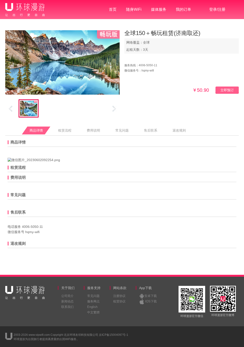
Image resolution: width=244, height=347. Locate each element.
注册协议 (119, 296)
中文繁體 (93, 312)
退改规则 (179, 130)
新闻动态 (67, 301)
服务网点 (93, 301)
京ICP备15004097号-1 (113, 335)
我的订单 (183, 9)
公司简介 (67, 296)
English (92, 307)
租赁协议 (119, 301)
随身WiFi (134, 9)
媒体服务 (158, 9)
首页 (113, 9)
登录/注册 (217, 9)
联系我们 (67, 307)
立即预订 (227, 90)
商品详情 (36, 130)
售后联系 (150, 130)
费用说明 (93, 130)
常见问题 (122, 130)
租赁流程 (64, 130)
